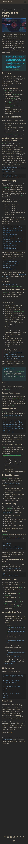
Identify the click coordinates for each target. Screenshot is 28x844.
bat (15, 607)
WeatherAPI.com (19, 311)
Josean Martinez (15, 286)
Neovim (12, 106)
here (7, 390)
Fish (10, 102)
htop (6, 599)
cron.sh (12, 378)
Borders (4, 534)
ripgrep (15, 601)
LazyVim (9, 509)
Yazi (3, 565)
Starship (4, 478)
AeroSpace (8, 90)
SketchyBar (16, 94)
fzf (5, 603)
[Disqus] (14, 765)
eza (18, 605)
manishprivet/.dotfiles (12, 69)
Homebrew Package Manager (14, 135)
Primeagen (5, 187)
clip (22, 195)
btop (19, 597)
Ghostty (13, 98)
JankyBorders (17, 398)
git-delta (7, 595)
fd (20, 601)
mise (20, 587)
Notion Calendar (19, 376)
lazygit (19, 593)
